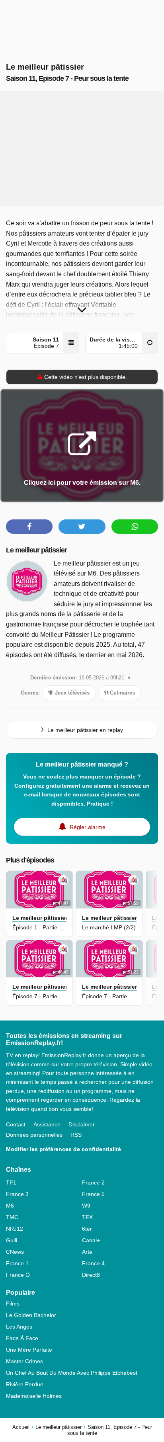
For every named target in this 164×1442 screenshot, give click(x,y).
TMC (12, 1217)
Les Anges (19, 1326)
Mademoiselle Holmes (34, 1396)
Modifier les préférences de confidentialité (63, 1149)
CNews (15, 1252)
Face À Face (22, 1338)
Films (13, 1303)
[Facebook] (29, 526)
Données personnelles (34, 1135)
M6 (10, 1205)
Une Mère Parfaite (29, 1349)
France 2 (93, 1182)
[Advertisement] (82, 148)
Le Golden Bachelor (31, 1315)
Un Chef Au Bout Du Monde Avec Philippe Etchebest (71, 1373)
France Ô (18, 1275)
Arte (87, 1252)
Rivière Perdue (24, 1384)
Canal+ (91, 1240)
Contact (15, 1124)
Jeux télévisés (71, 693)
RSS (76, 1135)
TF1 (11, 1182)
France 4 (93, 1263)
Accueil (20, 1427)
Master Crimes (24, 1361)
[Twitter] (82, 526)
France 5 (93, 1194)
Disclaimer (81, 1124)
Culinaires (121, 693)
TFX (87, 1217)
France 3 (17, 1194)
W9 (86, 1205)
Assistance (47, 1124)
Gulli (11, 1240)
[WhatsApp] (134, 526)
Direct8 (91, 1275)
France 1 (17, 1263)
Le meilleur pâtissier (36, 550)
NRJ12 (14, 1228)
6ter (87, 1228)
